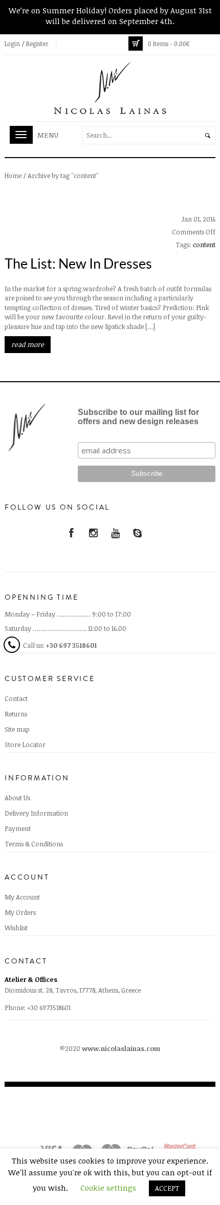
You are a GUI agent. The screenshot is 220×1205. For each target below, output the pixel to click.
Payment (18, 828)
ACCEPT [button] (167, 1188)
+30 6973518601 (49, 1007)
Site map (17, 729)
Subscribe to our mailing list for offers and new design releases (138, 417)
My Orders (20, 912)
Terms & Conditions (34, 843)
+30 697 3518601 (71, 645)
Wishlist (16, 927)
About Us (17, 797)
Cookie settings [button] (108, 1187)
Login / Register (27, 43)
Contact (16, 698)
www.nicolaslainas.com (121, 1048)
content (204, 244)
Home (13, 175)
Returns (16, 713)
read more (27, 344)
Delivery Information (36, 813)
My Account (22, 897)
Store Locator (25, 744)
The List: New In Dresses (78, 263)
